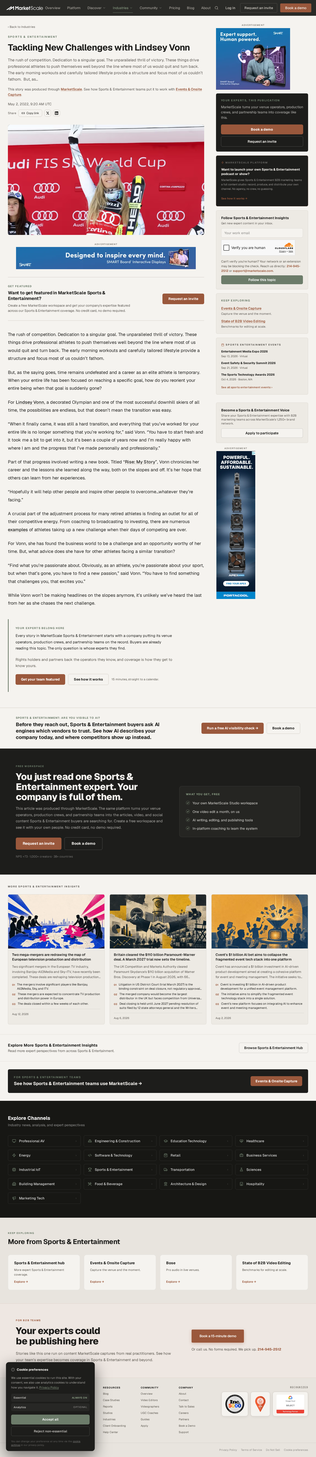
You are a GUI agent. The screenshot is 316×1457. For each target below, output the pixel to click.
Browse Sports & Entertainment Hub (273, 1048)
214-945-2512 (269, 1349)
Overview (52, 8)
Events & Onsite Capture (241, 308)
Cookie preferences (296, 1450)
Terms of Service (251, 1450)
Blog (190, 8)
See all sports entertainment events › (246, 387)
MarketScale (71, 89)
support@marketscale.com (253, 271)
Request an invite (258, 8)
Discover (94, 8)
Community (149, 8)
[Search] (216, 8)
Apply (144, 1425)
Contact (184, 1400)
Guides (145, 1419)
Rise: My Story (140, 462)
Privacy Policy (228, 1450)
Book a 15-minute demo (217, 1336)
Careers (184, 1413)
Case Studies (111, 1400)
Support (184, 1432)
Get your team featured (40, 679)
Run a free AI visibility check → (232, 728)
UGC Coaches (149, 1413)
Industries (120, 8)
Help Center (110, 1432)
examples (18, 529)
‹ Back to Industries (21, 27)
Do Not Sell (273, 1450)
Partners (184, 1419)
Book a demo (262, 129)
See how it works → (234, 198)
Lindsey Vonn (30, 402)
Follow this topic (262, 280)
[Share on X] (47, 113)
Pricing (174, 8)
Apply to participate (261, 433)
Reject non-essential (50, 1431)
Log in (230, 8)
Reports (108, 1406)
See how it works (88, 679)
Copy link (32, 113)
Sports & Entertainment (33, 36)
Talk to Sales (187, 1406)
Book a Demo (187, 1425)
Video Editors (149, 1400)
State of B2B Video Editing (243, 321)
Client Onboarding (114, 1425)
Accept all (50, 1419)
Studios (108, 1413)
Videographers (150, 1406)
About (206, 8)
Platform (73, 8)
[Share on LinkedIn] (56, 113)
